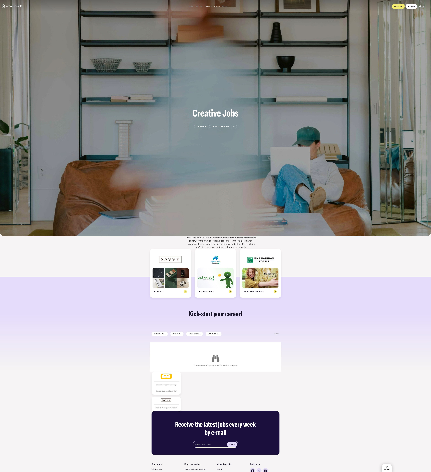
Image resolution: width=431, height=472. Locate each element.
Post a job (398, 6)
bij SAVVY (159, 291)
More (224, 6)
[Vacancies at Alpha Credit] (215, 260)
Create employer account (195, 469)
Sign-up (208, 6)
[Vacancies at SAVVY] (170, 260)
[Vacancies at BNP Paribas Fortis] (260, 260)
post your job (221, 126)
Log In (412, 6)
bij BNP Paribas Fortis (254, 291)
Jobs (191, 6)
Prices (217, 6)
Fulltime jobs (157, 469)
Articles (199, 6)
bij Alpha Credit (206, 291)
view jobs (202, 126)
